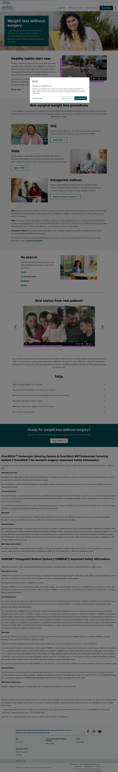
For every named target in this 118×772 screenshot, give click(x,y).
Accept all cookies (80, 98)
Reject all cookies (67, 98)
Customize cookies (37, 98)
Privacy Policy (36, 93)
